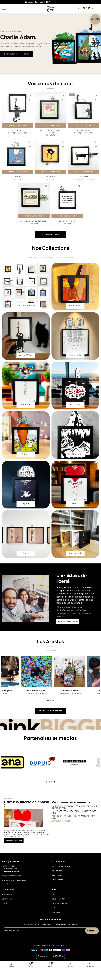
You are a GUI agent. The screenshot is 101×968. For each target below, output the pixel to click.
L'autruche (50, 177)
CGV (53, 908)
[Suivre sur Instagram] (7, 884)
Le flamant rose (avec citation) (50, 132)
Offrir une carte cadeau (14, 840)
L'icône (17, 177)
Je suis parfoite (67, 221)
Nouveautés (56, 871)
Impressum (56, 912)
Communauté (7, 899)
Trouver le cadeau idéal (17, 54)
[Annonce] (51, 2)
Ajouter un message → (47, 53)
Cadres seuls (56, 875)
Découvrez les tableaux (61, 866)
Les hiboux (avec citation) (33, 221)
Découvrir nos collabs (50, 711)
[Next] (96, 43)
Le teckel (83, 177)
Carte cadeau (57, 880)
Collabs (5, 903)
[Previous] (4, 43)
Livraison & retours (59, 903)
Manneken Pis (84, 131)
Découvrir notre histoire (68, 621)
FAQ (53, 894)
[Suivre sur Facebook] (3, 884)
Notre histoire (8, 894)
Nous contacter (58, 899)
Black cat (17, 131)
